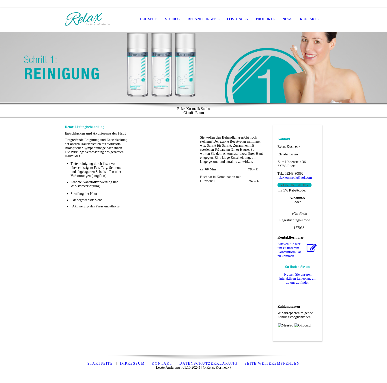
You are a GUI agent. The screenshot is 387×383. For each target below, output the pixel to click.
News (287, 19)
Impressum (132, 363)
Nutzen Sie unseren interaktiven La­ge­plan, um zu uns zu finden (297, 278)
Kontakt (308, 19)
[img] (87, 19)
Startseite (147, 19)
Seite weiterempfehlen (272, 363)
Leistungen (237, 19)
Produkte (265, 19)
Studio (171, 19)
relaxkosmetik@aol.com (294, 177)
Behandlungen (202, 19)
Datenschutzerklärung (208, 363)
